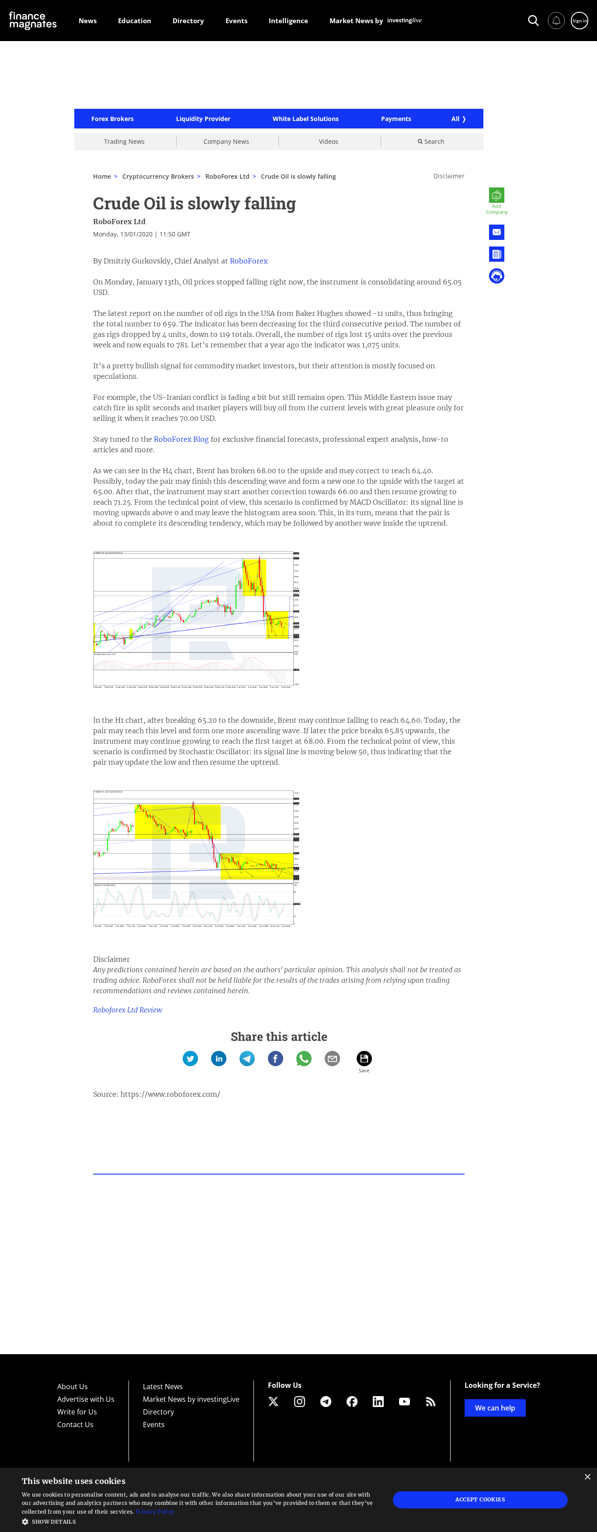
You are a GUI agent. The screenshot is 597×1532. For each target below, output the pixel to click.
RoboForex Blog (181, 439)
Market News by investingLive (191, 1399)
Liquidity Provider (203, 119)
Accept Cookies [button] (480, 1499)
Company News (226, 141)
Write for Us (77, 1412)
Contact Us (75, 1424)
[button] (200, 1520)
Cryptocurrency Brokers (158, 176)
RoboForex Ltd (119, 221)
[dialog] (298, 1500)
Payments (396, 119)
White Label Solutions (306, 119)
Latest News (163, 1386)
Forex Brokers (112, 119)
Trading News (124, 141)
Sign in (580, 20)
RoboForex (248, 260)
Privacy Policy (154, 1511)
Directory (158, 1412)
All (455, 118)
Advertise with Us (86, 1399)
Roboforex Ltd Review (127, 1009)
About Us (72, 1386)
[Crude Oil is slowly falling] (190, 1058)
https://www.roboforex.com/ (170, 1094)
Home (102, 176)
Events (154, 1424)
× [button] (587, 1477)
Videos (328, 141)
